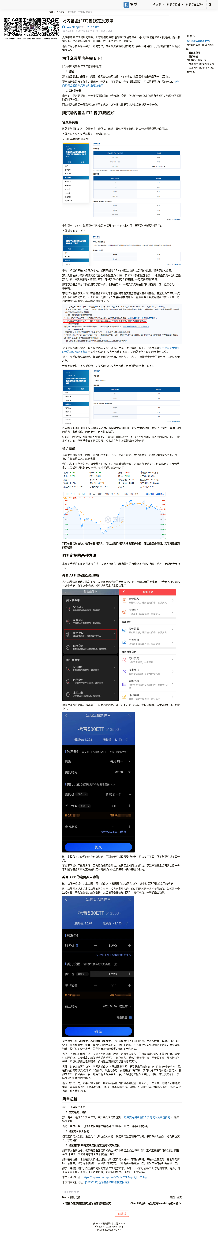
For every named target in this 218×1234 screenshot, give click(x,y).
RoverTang (72, 27)
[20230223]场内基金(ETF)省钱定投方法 (107, 1182)
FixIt (122, 1223)
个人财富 (60, 12)
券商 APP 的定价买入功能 (201, 67)
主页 (179, 1197)
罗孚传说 (174, 4)
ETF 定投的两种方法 (197, 60)
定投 (78, 1197)
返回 (172, 1197)
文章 (158, 4)
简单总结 (191, 71)
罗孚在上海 (195, 4)
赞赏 (123, 1214)
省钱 (72, 1197)
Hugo (99, 1223)
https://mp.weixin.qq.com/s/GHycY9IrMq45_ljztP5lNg (115, 1177)
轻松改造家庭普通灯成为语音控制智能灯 (88, 1203)
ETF (67, 1197)
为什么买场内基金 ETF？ (199, 41)
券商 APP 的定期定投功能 (201, 64)
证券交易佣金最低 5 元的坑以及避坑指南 (147, 1117)
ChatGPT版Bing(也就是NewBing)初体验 (154, 1203)
